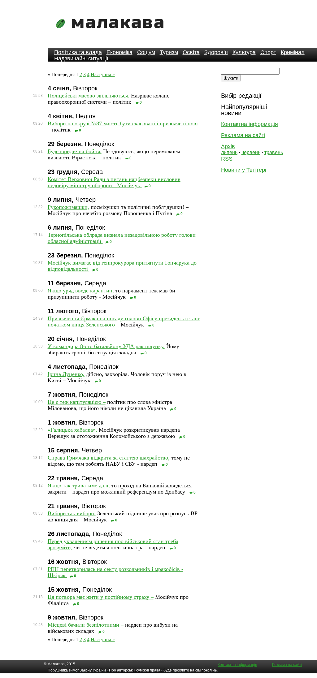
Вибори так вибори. (72, 513)
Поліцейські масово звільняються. (88, 96)
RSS (226, 159)
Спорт (268, 52)
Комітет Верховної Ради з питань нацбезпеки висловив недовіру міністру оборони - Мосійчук (114, 182)
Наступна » (103, 74)
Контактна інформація (249, 124)
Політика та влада (78, 52)
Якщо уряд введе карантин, (81, 290)
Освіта (191, 52)
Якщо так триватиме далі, (79, 485)
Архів (228, 146)
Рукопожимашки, (68, 207)
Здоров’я (216, 52)
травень (273, 152)
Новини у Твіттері (243, 170)
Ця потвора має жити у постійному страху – (101, 597)
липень (229, 152)
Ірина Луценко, (66, 374)
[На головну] (112, 32)
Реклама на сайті (243, 135)
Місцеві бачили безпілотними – (86, 625)
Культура (244, 52)
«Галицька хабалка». (72, 430)
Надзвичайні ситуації (81, 58)
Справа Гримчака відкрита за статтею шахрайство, (109, 458)
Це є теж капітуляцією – (77, 402)
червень (250, 152)
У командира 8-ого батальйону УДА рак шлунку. (106, 346)
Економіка (119, 52)
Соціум (146, 52)
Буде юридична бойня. (75, 151)
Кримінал (293, 52)
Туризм (169, 52)
